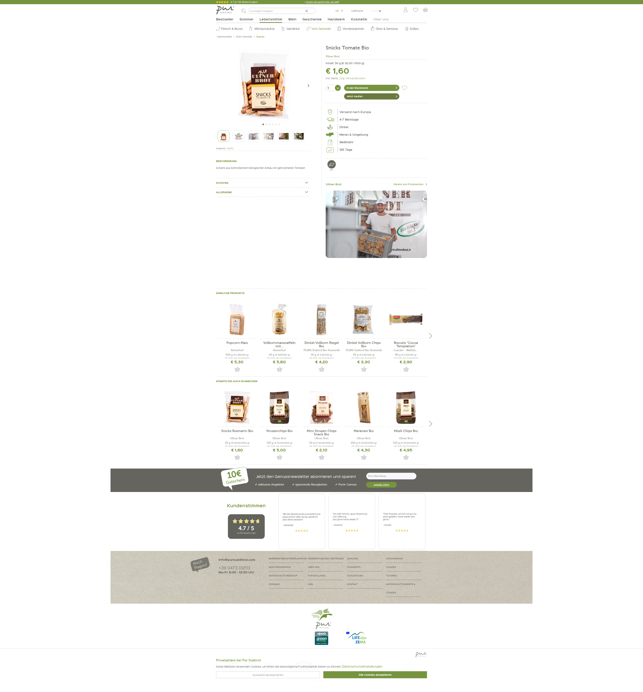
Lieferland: (357, 10)
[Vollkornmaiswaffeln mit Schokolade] (279, 319)
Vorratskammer (353, 28)
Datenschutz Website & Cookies (400, 588)
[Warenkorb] (427, 10)
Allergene (224, 192)
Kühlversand (394, 558)
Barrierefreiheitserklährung (288, 558)
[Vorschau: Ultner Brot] (238, 136)
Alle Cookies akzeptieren (375, 675)
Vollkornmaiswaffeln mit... (279, 344)
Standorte (354, 567)
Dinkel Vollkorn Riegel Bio (321, 344)
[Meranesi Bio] (363, 407)
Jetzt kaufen (355, 96)
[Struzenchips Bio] (279, 407)
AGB (310, 584)
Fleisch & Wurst (232, 28)
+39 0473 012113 (234, 567)
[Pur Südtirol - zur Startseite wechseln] (225, 10)
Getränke (293, 28)
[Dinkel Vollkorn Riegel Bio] (321, 319)
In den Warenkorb (357, 87)
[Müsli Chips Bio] (405, 407)
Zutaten (222, 182)
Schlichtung (355, 575)
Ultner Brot (333, 56)
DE (337, 10)
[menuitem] (405, 10)
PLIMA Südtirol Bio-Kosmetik (322, 350)
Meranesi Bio (364, 431)
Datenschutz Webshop (283, 575)
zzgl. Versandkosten (352, 78)
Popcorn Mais (237, 343)
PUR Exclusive (317, 575)
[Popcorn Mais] (237, 319)
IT (342, 10)
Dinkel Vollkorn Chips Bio (364, 344)
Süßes (414, 28)
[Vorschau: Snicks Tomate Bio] (223, 136)
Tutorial (391, 575)
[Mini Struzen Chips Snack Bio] (321, 407)
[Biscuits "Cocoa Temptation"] (405, 319)
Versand (274, 584)
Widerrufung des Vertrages (326, 558)
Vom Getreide (321, 28)
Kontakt (352, 584)
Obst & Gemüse (387, 28)
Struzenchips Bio (279, 431)
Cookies (391, 567)
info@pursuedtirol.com (237, 559)
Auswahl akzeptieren (267, 675)
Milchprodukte (265, 28)
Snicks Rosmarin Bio (237, 431)
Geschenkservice (280, 567)
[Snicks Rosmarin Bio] (237, 407)
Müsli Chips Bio (406, 431)
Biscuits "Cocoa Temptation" (406, 344)
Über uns (313, 567)
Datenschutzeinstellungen (362, 666)
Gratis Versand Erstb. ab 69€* (323, 2)
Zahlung (352, 558)
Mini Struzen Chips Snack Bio (321, 432)
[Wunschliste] (415, 10)
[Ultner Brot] (376, 224)
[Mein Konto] (405, 10)
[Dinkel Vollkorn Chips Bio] (363, 319)
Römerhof (237, 350)
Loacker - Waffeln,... (406, 350)
